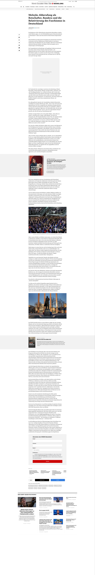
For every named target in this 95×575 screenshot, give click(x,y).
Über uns (73, 1)
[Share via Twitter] (19, 37)
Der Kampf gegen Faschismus (33, 485)
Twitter (54, 276)
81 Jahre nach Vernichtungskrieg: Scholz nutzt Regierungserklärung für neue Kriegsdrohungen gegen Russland (56, 472)
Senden (47, 461)
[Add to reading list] (19, 50)
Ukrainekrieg (51, 485)
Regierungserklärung (44, 414)
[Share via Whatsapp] (19, 40)
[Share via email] (19, 45)
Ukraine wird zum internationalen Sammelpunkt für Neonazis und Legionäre (45, 471)
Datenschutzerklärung (42, 455)
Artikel (50, 322)
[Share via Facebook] (19, 34)
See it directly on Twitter (46, 72)
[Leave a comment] (19, 48)
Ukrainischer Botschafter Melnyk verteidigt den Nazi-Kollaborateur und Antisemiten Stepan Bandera (34, 472)
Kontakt (70, 1)
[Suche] (74, 7)
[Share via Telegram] (19, 42)
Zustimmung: (35, 452)
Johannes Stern (31, 27)
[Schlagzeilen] (23, 7)
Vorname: (34, 443)
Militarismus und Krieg (58, 485)
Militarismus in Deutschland (43, 485)
